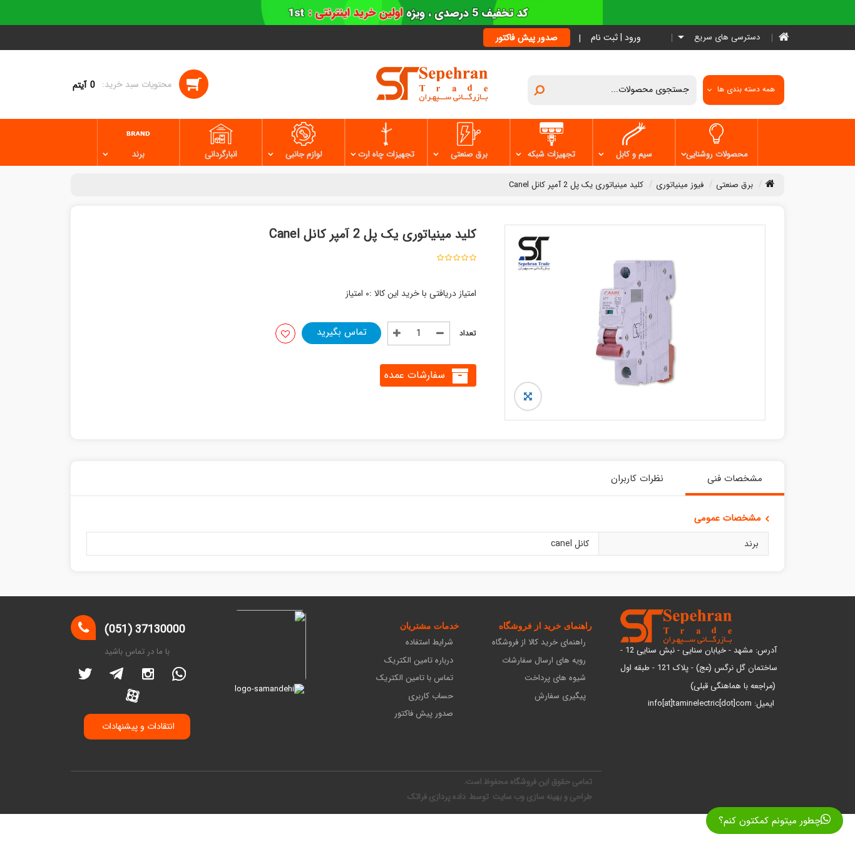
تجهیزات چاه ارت (386, 154)
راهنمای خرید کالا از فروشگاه (539, 643)
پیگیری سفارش (560, 697)
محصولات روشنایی (717, 154)
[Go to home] (770, 183)
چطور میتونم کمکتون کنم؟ (770, 820)
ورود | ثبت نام (616, 37)
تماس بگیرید (342, 332)
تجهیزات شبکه (551, 154)
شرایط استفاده (429, 643)
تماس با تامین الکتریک (414, 678)
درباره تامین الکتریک (418, 661)
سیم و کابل (634, 154)
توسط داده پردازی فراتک (449, 796)
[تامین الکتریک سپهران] (432, 84)
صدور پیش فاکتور (527, 37)
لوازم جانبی (303, 154)
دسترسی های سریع (726, 38)
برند (138, 154)
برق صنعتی (469, 154)
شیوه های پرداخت (555, 678)
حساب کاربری (430, 697)
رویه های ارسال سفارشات (544, 661)
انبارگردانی (221, 154)
